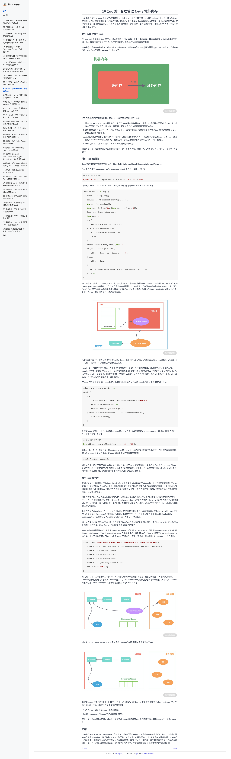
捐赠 (4, 235)
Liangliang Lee (121, 754)
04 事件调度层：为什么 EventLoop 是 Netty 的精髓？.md (12, 49)
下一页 (175, 748)
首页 (4, 11)
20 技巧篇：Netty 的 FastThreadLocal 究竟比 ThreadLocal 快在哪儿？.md (14, 156)
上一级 (5, 15)
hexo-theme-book (147, 754)
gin (137, 754)
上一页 (85, 748)
